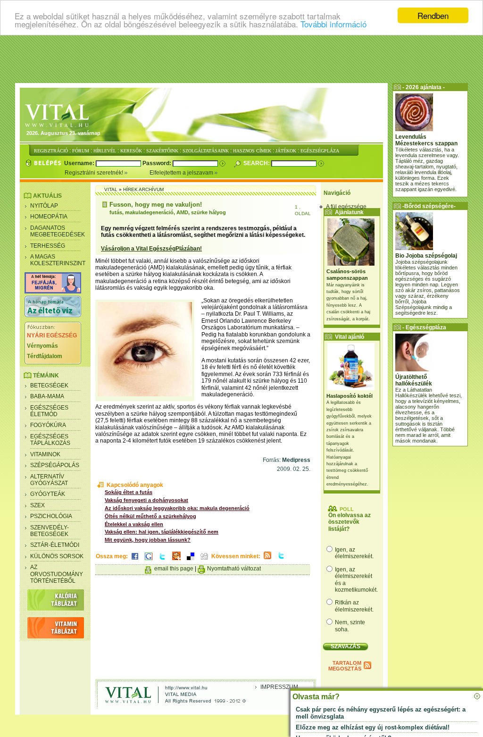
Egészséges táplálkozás (50, 439)
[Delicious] (190, 560)
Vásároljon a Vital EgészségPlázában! (151, 248)
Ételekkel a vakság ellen (134, 524)
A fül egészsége (346, 206)
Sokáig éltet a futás (128, 492)
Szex (37, 505)
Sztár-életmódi (54, 545)
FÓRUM (80, 150)
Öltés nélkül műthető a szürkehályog (150, 516)
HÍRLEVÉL (104, 150)
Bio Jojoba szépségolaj (426, 255)
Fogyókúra (48, 425)
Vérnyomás (42, 346)
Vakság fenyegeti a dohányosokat (146, 500)
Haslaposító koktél (349, 396)
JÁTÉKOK (285, 150)
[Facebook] (135, 560)
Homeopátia (48, 216)
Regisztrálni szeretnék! (95, 172)
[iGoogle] (148, 560)
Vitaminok (45, 454)
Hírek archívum (143, 189)
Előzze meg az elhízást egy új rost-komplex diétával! (373, 727)
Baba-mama (47, 396)
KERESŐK (131, 150)
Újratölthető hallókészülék (413, 380)
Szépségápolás (54, 465)
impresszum (279, 687)
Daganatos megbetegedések (57, 231)
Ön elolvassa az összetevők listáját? (349, 522)
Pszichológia (51, 516)
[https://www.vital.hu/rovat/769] (53, 291)
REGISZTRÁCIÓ (51, 150)
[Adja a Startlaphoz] (176, 560)
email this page (173, 568)
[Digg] (204, 560)
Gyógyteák (47, 494)
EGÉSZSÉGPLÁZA (319, 150)
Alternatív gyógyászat (49, 479)
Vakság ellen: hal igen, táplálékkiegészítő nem (161, 532)
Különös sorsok (56, 556)
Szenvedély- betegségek (49, 530)
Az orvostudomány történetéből (56, 574)
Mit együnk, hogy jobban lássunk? (148, 540)
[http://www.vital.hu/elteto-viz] (53, 315)
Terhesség (47, 246)
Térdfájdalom (44, 356)
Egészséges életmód (49, 411)
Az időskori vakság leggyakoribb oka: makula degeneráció (177, 508)
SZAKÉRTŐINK (162, 150)
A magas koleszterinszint (57, 260)
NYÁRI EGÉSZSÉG (52, 335)
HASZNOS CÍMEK (252, 150)
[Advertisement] (241, 59)
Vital (110, 189)
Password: (157, 163)
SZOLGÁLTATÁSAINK (206, 150)
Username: (80, 163)
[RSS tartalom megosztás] (267, 559)
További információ (333, 24)
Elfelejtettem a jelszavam (182, 172)
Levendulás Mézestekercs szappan (426, 140)
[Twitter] (162, 560)
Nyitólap (44, 205)
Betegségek (49, 385)
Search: (257, 163)
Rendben (433, 15)
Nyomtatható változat (234, 568)
